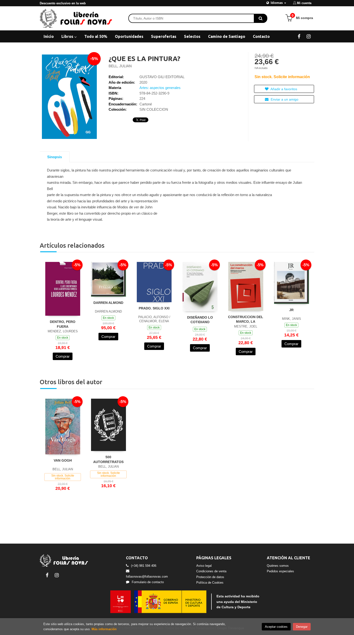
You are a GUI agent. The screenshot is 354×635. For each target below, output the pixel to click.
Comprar (63, 356)
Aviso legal (204, 565)
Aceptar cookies (276, 626)
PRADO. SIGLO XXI (154, 308)
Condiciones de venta (211, 571)
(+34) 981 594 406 (143, 565)
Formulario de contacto (148, 582)
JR (291, 310)
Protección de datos (210, 577)
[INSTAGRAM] (309, 36)
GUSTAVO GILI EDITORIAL (161, 77)
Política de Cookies (209, 582)
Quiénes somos (278, 565)
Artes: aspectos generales (160, 88)
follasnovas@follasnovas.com (147, 576)
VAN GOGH (63, 460)
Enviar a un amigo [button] (284, 99)
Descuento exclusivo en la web (63, 3)
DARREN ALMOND (108, 303)
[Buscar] (260, 18)
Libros (67, 36)
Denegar (302, 626)
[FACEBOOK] (299, 36)
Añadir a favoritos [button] (283, 89)
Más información (104, 629)
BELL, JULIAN (120, 66)
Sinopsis (54, 157)
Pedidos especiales (280, 571)
